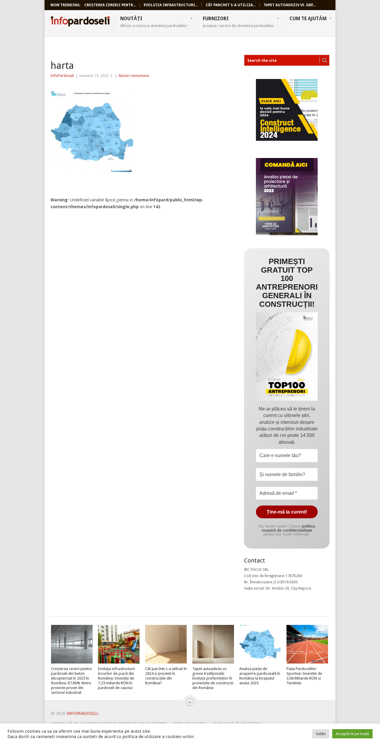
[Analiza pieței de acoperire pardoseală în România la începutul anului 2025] (260, 644)
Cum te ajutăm (308, 18)
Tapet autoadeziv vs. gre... (290, 5)
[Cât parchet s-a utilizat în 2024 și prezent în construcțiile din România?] (166, 644)
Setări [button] (321, 734)
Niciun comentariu (134, 75)
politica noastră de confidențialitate (288, 528)
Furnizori (238, 22)
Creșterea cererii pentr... (110, 5)
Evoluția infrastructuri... (171, 5)
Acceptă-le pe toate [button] (352, 734)
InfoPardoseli (80, 22)
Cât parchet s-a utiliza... (231, 5)
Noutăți (153, 22)
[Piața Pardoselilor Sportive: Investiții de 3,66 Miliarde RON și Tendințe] (307, 644)
